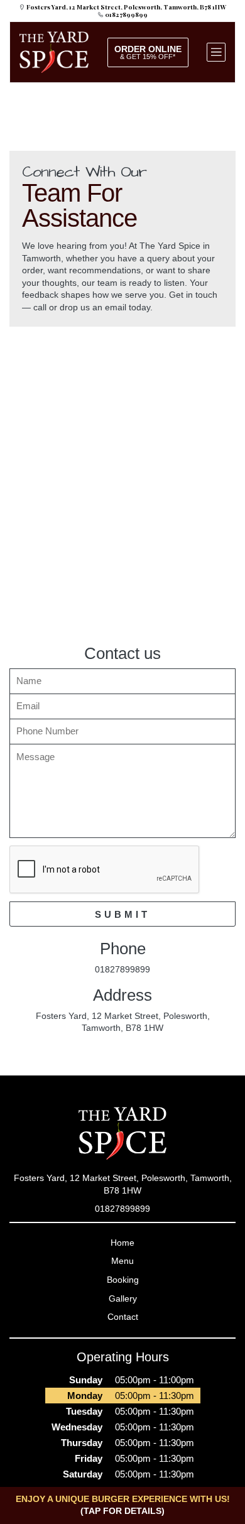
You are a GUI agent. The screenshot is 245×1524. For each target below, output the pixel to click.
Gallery (123, 1298)
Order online (148, 52)
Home (122, 1243)
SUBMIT (122, 914)
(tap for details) (122, 1511)
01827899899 (126, 14)
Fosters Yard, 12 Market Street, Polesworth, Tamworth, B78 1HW (125, 7)
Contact (122, 1317)
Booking (123, 1280)
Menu (122, 1261)
